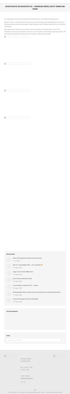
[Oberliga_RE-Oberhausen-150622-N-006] (16, 318)
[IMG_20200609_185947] (49, 318)
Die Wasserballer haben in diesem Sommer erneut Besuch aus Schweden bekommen (37, 292)
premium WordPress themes (55, 392)
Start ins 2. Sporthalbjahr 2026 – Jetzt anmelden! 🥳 (28, 265)
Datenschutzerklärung (31, 392)
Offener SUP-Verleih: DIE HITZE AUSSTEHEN (25, 299)
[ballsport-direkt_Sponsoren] (42, 318)
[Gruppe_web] (9, 324)
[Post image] (9, 259)
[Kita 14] (16, 324)
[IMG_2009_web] (23, 318)
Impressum (23, 392)
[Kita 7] (23, 324)
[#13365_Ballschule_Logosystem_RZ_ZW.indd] (36, 318)
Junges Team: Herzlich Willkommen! (23, 272)
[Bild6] (29, 324)
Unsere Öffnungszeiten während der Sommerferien (27, 258)
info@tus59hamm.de (27, 378)
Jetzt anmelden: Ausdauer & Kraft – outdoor (25, 285)
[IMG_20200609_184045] (55, 318)
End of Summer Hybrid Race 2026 (22, 278)
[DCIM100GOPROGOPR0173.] (9, 318)
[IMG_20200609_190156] (29, 318)
